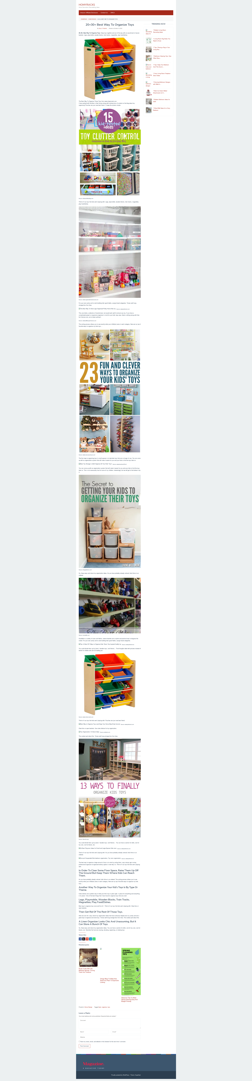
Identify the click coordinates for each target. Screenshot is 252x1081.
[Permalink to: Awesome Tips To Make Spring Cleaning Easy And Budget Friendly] (131, 972)
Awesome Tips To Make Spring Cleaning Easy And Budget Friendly (129, 999)
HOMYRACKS (87, 5)
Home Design (88, 1007)
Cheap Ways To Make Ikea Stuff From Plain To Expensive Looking (109, 980)
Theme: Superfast (135, 1075)
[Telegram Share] (90, 938)
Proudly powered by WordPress (120, 1075)
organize (104, 1007)
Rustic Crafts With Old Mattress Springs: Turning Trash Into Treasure (87, 970)
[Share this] (80, 938)
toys (109, 1007)
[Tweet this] (83, 938)
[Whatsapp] (94, 938)
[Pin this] (87, 938)
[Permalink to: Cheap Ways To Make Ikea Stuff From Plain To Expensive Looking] (110, 962)
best (100, 1007)
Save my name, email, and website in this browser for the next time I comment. (103, 1041)
